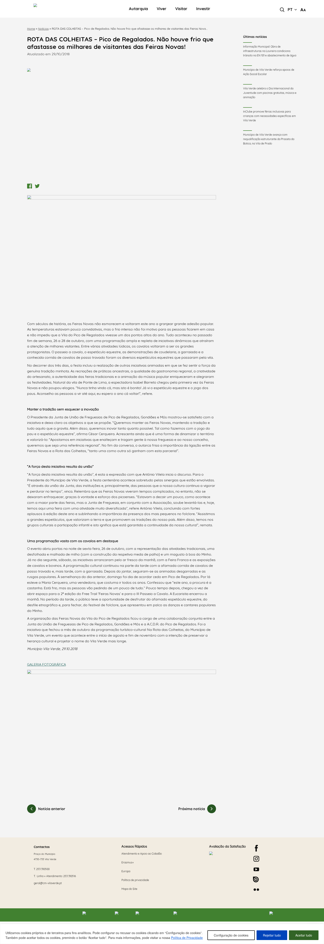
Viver (161, 9)
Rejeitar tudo (272, 935)
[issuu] (256, 879)
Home (31, 28)
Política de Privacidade (187, 937)
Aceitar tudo (303, 935)
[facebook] (256, 848)
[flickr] (256, 889)
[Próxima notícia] (211, 808)
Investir (203, 9)
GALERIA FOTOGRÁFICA (46, 664)
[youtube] (256, 869)
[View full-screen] (121, 125)
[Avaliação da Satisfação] (227, 868)
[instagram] (256, 858)
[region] (162, 934)
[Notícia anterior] (31, 808)
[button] (292, 9)
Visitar (181, 9)
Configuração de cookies (231, 935)
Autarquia (138, 9)
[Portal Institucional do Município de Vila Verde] (58, 9)
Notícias (43, 28)
